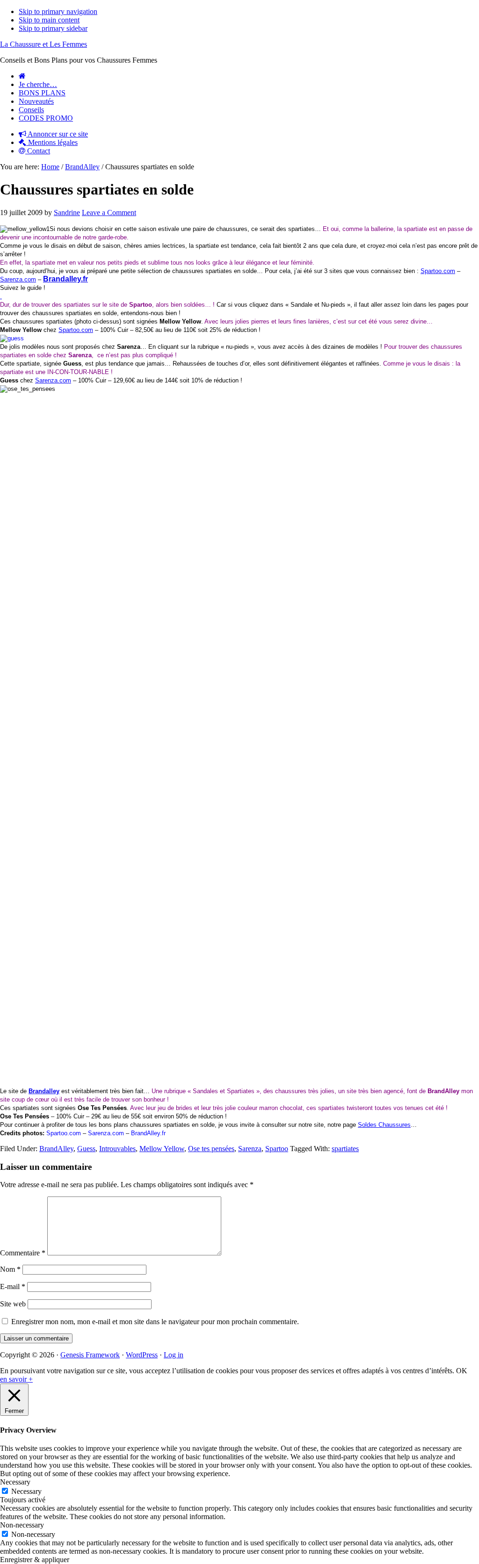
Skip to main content (49, 20)
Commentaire (22, 1253)
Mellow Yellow (161, 1149)
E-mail (12, 1286)
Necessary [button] (15, 1482)
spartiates (345, 1149)
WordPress (142, 1355)
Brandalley (44, 1091)
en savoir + (16, 1379)
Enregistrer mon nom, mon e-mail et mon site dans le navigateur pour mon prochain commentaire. (155, 1322)
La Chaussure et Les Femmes (43, 44)
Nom (10, 1269)
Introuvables (117, 1149)
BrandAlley (56, 1149)
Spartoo (276, 1149)
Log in (173, 1355)
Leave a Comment (109, 212)
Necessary (26, 1491)
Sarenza (249, 1149)
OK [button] (461, 1371)
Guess (86, 1149)
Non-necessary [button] (22, 1525)
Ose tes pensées (211, 1149)
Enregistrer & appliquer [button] (34, 1560)
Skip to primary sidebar (53, 28)
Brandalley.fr (65, 279)
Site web (13, 1304)
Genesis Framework (90, 1355)
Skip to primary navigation (58, 11)
